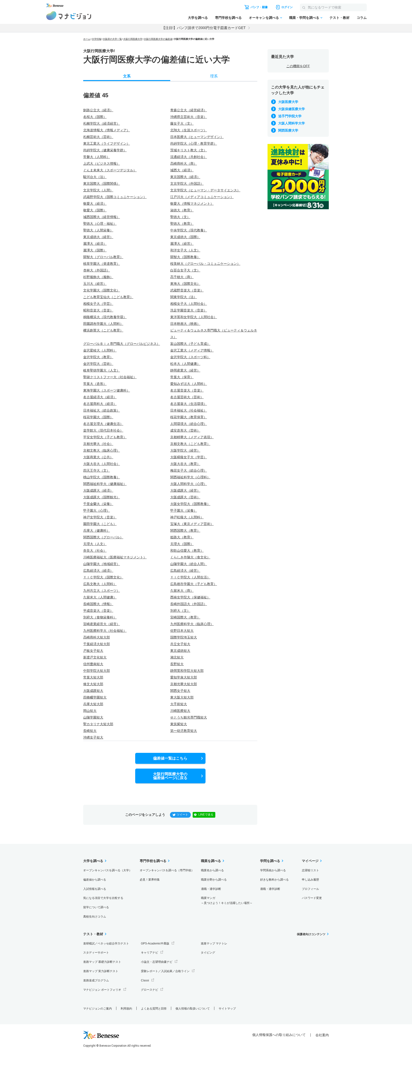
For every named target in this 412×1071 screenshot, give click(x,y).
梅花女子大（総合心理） (188, 470)
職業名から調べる (212, 870)
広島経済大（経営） (185, 570)
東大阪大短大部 (182, 697)
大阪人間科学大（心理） (188, 484)
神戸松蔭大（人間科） (187, 517)
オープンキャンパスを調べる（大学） (107, 870)
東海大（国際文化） (185, 284)
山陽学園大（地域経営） (101, 564)
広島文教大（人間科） (100, 584)
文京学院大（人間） (98, 190)
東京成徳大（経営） (98, 237)
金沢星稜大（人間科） (100, 350)
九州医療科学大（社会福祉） (105, 630)
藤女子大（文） (182, 123)
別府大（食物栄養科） (100, 617)
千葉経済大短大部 (96, 644)
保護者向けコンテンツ (311, 934)
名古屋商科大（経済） (100, 404)
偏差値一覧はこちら (170, 758)
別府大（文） (180, 610)
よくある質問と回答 (154, 1008)
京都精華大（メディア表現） (192, 437)
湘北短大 (177, 657)
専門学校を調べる (228, 18)
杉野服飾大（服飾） (98, 277)
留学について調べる (96, 907)
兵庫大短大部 (93, 704)
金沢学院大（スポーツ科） (190, 357)
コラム (362, 18)
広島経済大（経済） (98, 570)
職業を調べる (211, 861)
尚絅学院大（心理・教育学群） (193, 143)
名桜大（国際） (95, 117)
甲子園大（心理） (96, 510)
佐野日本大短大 (182, 630)
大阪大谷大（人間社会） (101, 464)
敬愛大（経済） (95, 203)
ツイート (182, 814)
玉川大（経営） (95, 284)
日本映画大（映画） (185, 324)
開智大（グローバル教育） (103, 257)
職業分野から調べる (214, 879)
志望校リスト (310, 870)
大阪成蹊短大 (93, 691)
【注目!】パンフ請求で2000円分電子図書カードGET (204, 28)
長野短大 (177, 664)
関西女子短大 (180, 691)
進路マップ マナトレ (214, 943)
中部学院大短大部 (96, 671)
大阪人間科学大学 (291, 123)
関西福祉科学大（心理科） (190, 477)
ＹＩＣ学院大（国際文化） (103, 577)
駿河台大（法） (95, 177)
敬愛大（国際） (95, 210)
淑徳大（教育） (182, 210)
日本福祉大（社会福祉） (188, 410)
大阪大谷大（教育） (185, 464)
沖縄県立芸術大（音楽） (188, 117)
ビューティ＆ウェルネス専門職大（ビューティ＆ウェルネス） (213, 333)
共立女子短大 (180, 644)
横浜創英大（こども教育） (103, 330)
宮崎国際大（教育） (185, 617)
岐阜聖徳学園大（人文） (101, 370)
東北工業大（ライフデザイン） (106, 143)
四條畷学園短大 (95, 697)
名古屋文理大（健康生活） (103, 424)
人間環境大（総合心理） (188, 424)
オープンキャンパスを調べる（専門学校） (167, 870)
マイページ (310, 861)
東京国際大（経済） (185, 177)
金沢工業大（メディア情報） (192, 350)
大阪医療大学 (288, 101)
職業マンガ (226, 900)
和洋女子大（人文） (185, 250)
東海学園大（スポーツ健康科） (106, 390)
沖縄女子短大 (93, 737)
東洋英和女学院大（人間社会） (193, 317)
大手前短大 (178, 704)
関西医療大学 (288, 130)
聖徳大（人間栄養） (98, 230)
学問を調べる (270, 861)
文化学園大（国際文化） (101, 290)
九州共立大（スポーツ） (101, 590)
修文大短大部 (93, 684)
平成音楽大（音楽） (98, 610)
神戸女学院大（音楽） (100, 517)
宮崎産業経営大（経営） (101, 624)
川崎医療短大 (180, 711)
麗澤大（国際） (95, 250)
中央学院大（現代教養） (188, 230)
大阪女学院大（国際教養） (190, 504)
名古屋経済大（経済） (100, 397)
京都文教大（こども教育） (190, 444)
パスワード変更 (312, 898)
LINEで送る (205, 814)
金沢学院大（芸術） (98, 364)
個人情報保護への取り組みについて (279, 1035)
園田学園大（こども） (100, 524)
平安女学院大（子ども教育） (105, 437)
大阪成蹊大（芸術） (185, 497)
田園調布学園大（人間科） (103, 324)
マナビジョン (68, 15)
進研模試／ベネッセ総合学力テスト (106, 943)
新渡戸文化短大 (95, 657)
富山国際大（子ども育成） (190, 344)
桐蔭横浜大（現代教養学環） (105, 317)
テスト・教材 (340, 18)
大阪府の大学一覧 (112, 39)
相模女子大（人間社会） (188, 304)
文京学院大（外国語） (187, 183)
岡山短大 (90, 711)
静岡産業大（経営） (185, 370)
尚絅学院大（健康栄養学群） (105, 150)
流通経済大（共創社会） (188, 157)
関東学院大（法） (183, 297)
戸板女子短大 (93, 651)
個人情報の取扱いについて (192, 1008)
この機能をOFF (298, 66)
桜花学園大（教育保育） (188, 417)
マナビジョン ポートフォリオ (102, 989)
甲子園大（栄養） (183, 510)
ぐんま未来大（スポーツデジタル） (110, 170)
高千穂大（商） (182, 277)
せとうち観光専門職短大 (188, 717)
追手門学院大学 (290, 116)
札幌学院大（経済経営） (101, 123)
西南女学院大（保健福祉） (190, 597)
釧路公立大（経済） (98, 110)
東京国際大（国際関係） (101, 183)
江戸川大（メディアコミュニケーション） (202, 197)
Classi (145, 980)
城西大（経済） (182, 170)
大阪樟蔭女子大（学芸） (188, 457)
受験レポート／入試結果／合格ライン (165, 971)
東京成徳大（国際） (185, 237)
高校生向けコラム (94, 916)
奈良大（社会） (95, 550)
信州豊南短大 (93, 664)
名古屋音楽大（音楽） (187, 390)
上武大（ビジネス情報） (101, 163)
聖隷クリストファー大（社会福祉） (110, 377)
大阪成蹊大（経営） (185, 490)
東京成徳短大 (180, 651)
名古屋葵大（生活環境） (188, 404)
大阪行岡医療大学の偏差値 (158, 39)
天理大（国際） (182, 544)
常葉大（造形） (95, 384)
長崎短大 (90, 731)
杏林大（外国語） (96, 270)
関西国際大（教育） (185, 530)
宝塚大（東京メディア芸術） (192, 524)
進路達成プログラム (96, 980)
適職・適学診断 (211, 889)
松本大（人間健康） (185, 364)
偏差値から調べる (94, 879)
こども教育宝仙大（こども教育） (108, 297)
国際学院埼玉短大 (183, 637)
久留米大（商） (182, 590)
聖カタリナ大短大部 (98, 724)
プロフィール (310, 889)
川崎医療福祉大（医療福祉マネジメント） (115, 557)
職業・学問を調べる (304, 18)
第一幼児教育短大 (183, 731)
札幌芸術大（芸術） (98, 137)
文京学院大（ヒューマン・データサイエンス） (205, 190)
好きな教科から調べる (274, 879)
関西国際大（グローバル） (103, 537)
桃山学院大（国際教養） (101, 477)
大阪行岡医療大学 (132, 39)
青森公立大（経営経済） (188, 110)
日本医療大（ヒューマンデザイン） (197, 137)
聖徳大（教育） (182, 223)
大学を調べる (198, 18)
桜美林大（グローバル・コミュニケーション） (205, 263)
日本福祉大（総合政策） (101, 410)
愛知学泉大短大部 (183, 677)
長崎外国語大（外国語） (188, 604)
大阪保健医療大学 (291, 109)
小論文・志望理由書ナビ (156, 962)
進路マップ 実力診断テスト (100, 971)
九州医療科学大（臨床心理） (192, 624)
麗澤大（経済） (95, 243)
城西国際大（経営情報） (101, 217)
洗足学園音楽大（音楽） (188, 310)
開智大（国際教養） (185, 257)
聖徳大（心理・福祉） (100, 223)
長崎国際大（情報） (98, 604)
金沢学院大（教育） (98, 357)
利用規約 (126, 1008)
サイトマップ (227, 1008)
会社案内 (322, 1035)
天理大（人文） (95, 544)
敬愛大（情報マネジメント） (192, 203)
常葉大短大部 (93, 677)
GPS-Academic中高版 (155, 943)
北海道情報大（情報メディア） (106, 130)
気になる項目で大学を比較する (103, 898)
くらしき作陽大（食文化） (190, 557)
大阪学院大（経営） (185, 450)
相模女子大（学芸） (98, 304)
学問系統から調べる (273, 870)
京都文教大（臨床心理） (101, 450)
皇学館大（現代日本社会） (103, 430)
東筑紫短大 (178, 724)
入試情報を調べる (94, 889)
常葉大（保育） (182, 377)
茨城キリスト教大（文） (188, 150)
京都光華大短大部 (183, 684)
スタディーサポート (96, 952)
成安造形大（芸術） (185, 430)
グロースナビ (149, 989)
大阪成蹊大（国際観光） (101, 497)
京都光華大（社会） (98, 444)
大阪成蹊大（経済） (98, 490)
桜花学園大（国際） (98, 417)
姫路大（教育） (182, 537)
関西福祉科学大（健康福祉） (105, 484)
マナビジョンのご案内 (97, 1008)
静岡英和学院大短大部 (187, 671)
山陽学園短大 (93, 717)
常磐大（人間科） (96, 157)
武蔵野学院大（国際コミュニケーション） (115, 197)
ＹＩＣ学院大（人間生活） (190, 577)
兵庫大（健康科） (96, 530)
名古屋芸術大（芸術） (187, 397)
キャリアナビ (149, 952)
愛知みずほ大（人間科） (188, 384)
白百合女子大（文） (185, 270)
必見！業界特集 (150, 879)
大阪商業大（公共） (98, 457)
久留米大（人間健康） (100, 597)
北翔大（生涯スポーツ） (188, 130)
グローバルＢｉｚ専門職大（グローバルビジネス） (121, 344)
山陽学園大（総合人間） (188, 564)
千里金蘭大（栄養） (98, 504)
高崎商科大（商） (183, 163)
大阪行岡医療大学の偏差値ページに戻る (170, 776)
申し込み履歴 (310, 879)
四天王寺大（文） (96, 470)
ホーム (86, 39)
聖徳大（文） (180, 217)
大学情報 (96, 39)
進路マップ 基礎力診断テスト (102, 962)
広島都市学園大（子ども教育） (193, 584)
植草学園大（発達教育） (101, 263)
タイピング (208, 952)
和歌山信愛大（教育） (187, 550)
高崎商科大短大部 (96, 637)
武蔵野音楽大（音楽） (187, 290)
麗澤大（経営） (182, 243)
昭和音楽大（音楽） (98, 310)
